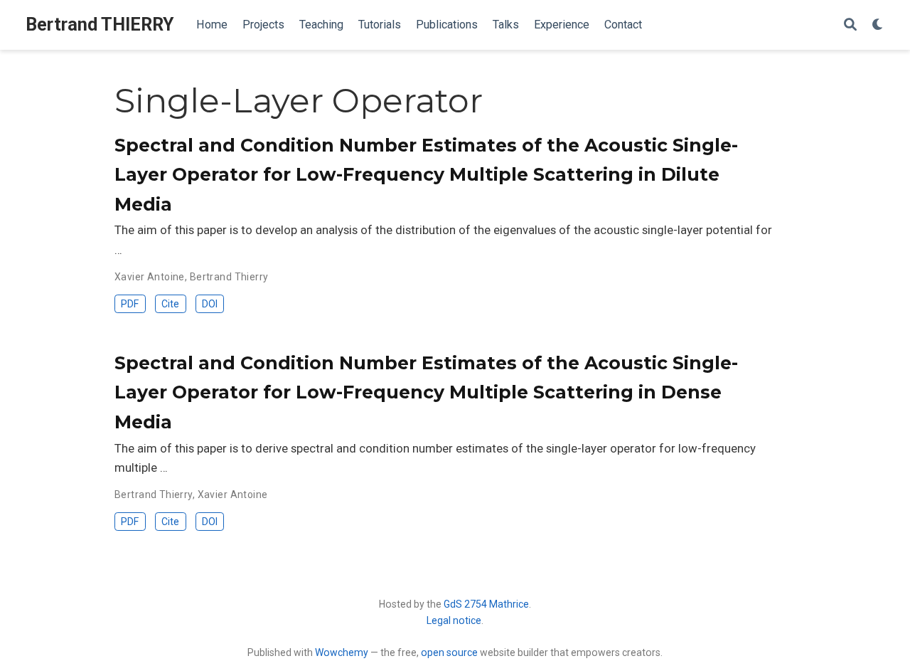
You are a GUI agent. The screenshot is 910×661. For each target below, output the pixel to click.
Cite (170, 304)
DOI (210, 304)
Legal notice (454, 620)
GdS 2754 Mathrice (486, 604)
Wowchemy (341, 652)
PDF (130, 304)
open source (449, 652)
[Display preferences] (878, 25)
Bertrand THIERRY (99, 24)
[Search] (850, 25)
